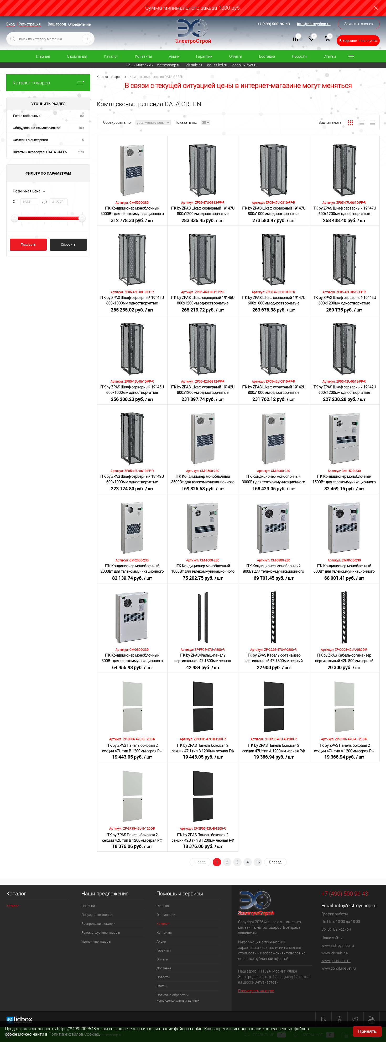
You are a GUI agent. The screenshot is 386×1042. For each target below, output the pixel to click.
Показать (28, 244)
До (44, 202)
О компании (77, 56)
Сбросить (68, 244)
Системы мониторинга (30, 140)
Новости (299, 56)
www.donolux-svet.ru (338, 968)
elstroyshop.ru (168, 65)
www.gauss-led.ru (336, 961)
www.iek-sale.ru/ (334, 953)
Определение (79, 24)
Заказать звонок (358, 24)
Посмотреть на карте (256, 991)
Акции (174, 56)
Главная (43, 56)
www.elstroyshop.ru (337, 945)
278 (81, 152)
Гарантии (204, 56)
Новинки (88, 906)
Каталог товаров (31, 82)
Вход (10, 24)
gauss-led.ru (217, 65)
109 (81, 128)
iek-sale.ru (194, 65)
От (15, 202)
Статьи (330, 56)
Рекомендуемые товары (100, 932)
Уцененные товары (96, 941)
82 (82, 116)
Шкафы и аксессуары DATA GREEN (40, 152)
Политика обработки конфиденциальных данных (178, 997)
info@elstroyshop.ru (314, 23)
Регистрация (30, 24)
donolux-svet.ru (245, 65)
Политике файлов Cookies (74, 1034)
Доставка (267, 56)
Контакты (143, 56)
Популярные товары (97, 915)
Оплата (235, 56)
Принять (367, 1031)
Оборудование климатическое (36, 128)
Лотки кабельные (26, 116)
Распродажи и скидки (98, 924)
